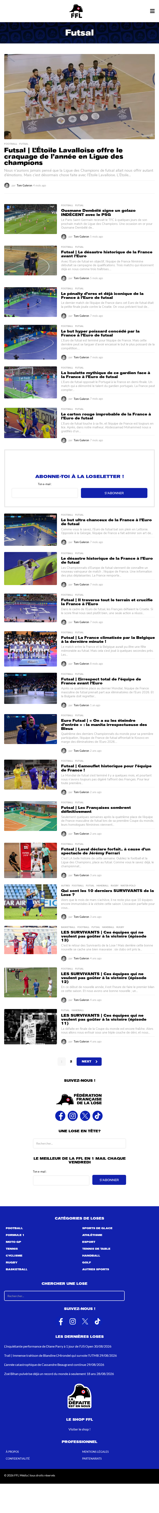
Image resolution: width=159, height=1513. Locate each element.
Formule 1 (15, 1235)
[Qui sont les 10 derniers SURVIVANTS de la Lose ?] (30, 902)
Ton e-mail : (45, 484)
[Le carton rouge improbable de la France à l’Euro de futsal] (30, 423)
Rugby (114, 885)
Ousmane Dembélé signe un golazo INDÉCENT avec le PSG (98, 212)
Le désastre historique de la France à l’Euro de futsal (107, 560)
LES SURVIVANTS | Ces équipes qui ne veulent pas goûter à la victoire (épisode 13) (103, 936)
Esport (88, 1242)
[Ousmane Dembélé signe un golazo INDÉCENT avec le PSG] (30, 219)
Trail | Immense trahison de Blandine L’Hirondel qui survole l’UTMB (51, 1355)
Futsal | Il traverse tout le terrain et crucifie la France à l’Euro (107, 602)
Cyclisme (14, 1256)
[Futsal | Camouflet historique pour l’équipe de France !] (30, 775)
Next (86, 1061)
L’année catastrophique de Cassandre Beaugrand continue (45, 1364)
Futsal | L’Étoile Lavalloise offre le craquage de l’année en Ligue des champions (63, 156)
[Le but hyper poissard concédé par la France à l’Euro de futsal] (30, 342)
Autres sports (95, 1270)
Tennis (12, 1249)
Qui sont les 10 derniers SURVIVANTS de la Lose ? (107, 892)
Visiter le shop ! (79, 1429)
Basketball (68, 927)
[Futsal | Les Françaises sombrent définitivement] (30, 816)
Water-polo (128, 885)
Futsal (23, 144)
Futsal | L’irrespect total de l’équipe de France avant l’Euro (101, 681)
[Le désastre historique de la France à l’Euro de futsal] (30, 568)
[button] (152, 11)
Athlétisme (92, 1235)
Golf (86, 1263)
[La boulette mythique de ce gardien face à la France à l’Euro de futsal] (30, 382)
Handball (102, 885)
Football (10, 144)
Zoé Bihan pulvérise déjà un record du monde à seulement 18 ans (50, 1374)
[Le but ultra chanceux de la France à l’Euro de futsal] (30, 530)
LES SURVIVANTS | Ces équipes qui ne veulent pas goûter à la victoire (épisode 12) (103, 977)
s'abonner (114, 493)
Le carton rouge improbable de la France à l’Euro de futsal (106, 416)
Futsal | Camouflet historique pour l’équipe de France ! (106, 768)
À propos (12, 1452)
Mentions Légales (95, 1452)
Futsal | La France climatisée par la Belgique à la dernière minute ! (108, 639)
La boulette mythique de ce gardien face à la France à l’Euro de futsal (105, 374)
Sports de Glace (97, 1228)
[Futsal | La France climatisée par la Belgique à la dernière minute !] (30, 649)
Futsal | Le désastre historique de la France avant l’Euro (106, 254)
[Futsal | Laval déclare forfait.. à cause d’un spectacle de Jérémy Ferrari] (30, 860)
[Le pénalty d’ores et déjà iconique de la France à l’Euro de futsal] (30, 302)
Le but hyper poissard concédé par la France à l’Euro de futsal (100, 333)
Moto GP (13, 1242)
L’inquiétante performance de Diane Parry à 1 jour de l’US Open (48, 1346)
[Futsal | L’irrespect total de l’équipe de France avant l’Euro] (30, 688)
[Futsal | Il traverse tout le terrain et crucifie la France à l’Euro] (30, 608)
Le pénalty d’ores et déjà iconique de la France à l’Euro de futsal (102, 295)
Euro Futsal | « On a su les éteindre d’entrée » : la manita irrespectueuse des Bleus (104, 724)
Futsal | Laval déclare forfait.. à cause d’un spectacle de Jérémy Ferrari (106, 851)
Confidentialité (18, 1458)
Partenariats (92, 1458)
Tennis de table (96, 1249)
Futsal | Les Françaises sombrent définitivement (96, 809)
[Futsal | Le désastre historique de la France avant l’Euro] (30, 261)
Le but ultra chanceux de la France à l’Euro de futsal (106, 521)
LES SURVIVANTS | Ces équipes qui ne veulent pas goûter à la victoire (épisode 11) (103, 1019)
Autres (65, 885)
